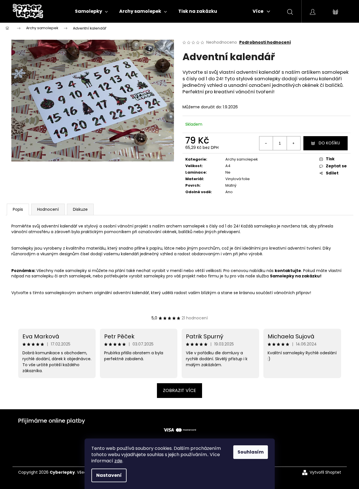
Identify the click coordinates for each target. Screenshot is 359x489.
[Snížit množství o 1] (266, 143)
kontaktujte (288, 270)
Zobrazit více (179, 390)
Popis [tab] (18, 209)
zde (118, 461)
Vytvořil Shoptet (325, 472)
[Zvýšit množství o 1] (293, 143)
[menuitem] (91, 11)
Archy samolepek (241, 159)
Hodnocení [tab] (48, 209)
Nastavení (109, 475)
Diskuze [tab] (80, 209)
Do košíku (329, 143)
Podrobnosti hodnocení (265, 42)
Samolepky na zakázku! (296, 276)
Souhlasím (251, 452)
